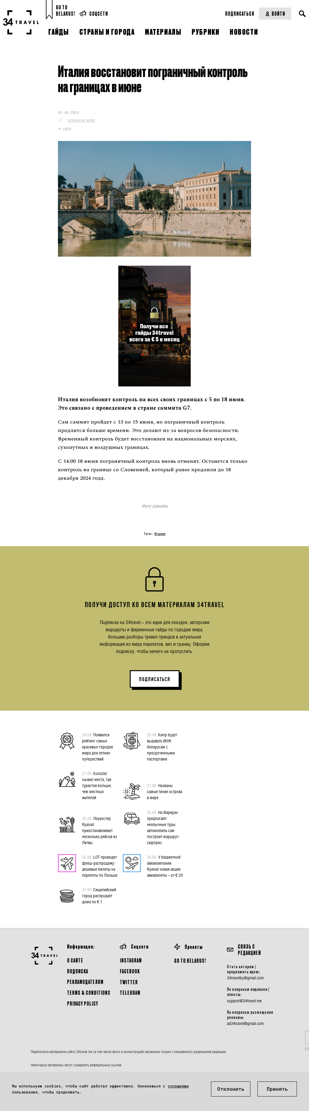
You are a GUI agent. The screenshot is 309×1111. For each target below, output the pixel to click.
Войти (278, 13)
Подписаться (239, 13)
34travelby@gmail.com (245, 977)
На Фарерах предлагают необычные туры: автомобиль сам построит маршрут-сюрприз (163, 827)
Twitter (129, 981)
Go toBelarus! (65, 10)
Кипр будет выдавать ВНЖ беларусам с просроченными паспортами (162, 746)
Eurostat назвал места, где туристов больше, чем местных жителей (97, 785)
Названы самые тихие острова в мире (164, 791)
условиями (178, 1086)
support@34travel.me (244, 1000)
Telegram (130, 992)
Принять (277, 1089)
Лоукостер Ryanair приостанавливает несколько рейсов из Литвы (99, 830)
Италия (159, 534)
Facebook (130, 971)
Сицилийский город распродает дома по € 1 (99, 895)
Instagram (131, 960)
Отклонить (230, 1089)
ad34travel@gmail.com (245, 1023)
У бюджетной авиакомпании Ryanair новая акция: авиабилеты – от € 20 (165, 866)
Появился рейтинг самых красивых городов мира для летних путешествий (97, 746)
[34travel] (21, 22)
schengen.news (81, 120)
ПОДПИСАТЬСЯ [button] (154, 679)
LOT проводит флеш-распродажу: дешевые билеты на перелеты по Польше (99, 866)
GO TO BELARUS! (190, 960)
